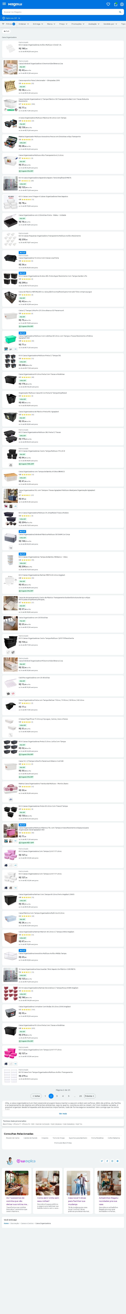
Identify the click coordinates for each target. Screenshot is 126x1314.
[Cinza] (11, 349)
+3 (15, 506)
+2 (15, 349)
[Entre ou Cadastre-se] (122, 4)
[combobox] (63, 12)
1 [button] (45, 1096)
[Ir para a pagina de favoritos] (108, 4)
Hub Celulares (56, 1124)
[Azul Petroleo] (6, 865)
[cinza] (11, 506)
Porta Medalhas (97, 1138)
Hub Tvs (79, 1124)
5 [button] (68, 1096)
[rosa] (13, 694)
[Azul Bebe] (6, 841)
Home (6, 1223)
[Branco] (11, 547)
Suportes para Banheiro (78, 1138)
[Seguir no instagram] (112, 1161)
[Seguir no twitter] (102, 1161)
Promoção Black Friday (63, 1143)
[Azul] (6, 349)
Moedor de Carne (12, 1138)
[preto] (8, 694)
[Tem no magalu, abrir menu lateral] (4, 4)
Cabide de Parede (30, 1138)
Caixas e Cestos (27, 1223)
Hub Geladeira (68, 1124)
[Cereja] (6, 506)
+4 (15, 841)
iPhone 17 (17, 1124)
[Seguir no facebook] (107, 1161)
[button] (120, 12)
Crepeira (45, 1138)
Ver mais (63, 1114)
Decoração (15, 1223)
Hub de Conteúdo (42, 1124)
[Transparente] (11, 735)
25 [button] (80, 1096)
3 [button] (56, 1096)
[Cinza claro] (11, 465)
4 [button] (62, 1096)
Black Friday (7, 1124)
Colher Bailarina (114, 1138)
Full (7, 31)
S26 (32, 1124)
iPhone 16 (26, 1124)
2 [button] (51, 1096)
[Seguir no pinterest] (117, 1161)
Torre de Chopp (59, 1138)
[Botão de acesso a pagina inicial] (55, 4)
